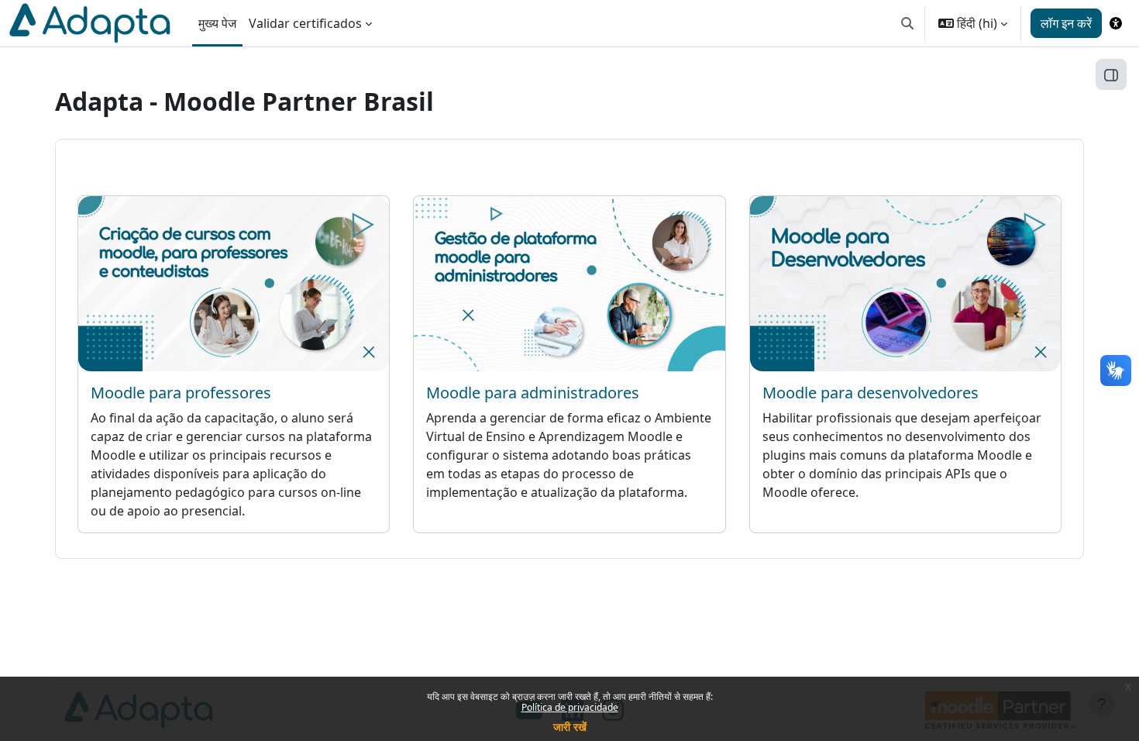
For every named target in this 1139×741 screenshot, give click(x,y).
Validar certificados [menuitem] (305, 23)
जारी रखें (570, 726)
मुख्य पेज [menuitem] (217, 23)
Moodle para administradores (532, 392)
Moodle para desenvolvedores (870, 392)
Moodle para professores (181, 392)
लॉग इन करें (1066, 23)
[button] (907, 23)
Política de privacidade (569, 707)
